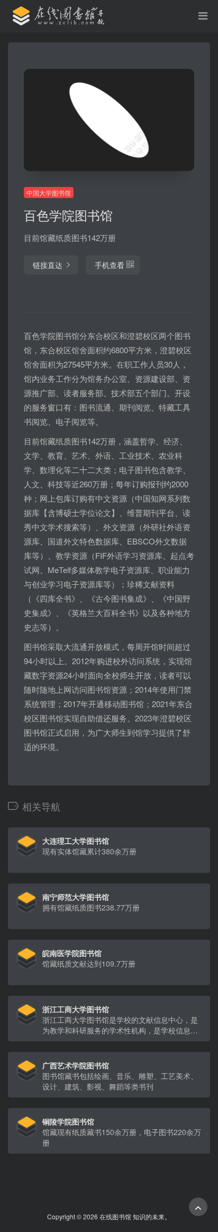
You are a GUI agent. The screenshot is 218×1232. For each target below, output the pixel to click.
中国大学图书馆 (48, 192)
